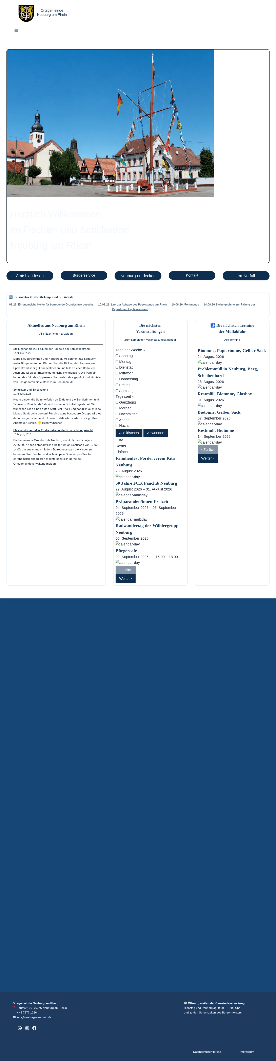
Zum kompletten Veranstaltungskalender (150, 339)
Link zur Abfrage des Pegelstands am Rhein (105, 304)
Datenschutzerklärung (207, 1051)
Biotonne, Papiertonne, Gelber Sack (232, 350)
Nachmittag (128, 414)
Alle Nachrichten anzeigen (56, 333)
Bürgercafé (126, 550)
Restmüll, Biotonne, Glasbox (225, 393)
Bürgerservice (84, 275)
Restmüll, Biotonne (216, 430)
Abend (124, 420)
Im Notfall (246, 276)
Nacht (123, 426)
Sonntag (125, 356)
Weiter (125, 579)
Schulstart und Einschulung (30, 389)
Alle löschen (129, 433)
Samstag (126, 391)
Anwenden (155, 433)
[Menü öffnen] (16, 30)
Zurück (126, 570)
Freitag (124, 385)
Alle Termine (232, 339)
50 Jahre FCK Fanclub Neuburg (146, 483)
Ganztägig (127, 402)
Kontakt (192, 275)
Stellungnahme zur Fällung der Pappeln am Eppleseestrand (51, 348)
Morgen (125, 408)
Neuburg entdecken (138, 276)
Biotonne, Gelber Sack (219, 412)
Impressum (247, 1051)
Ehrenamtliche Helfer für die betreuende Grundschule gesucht (53, 430)
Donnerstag (128, 379)
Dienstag (126, 367)
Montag (124, 362)
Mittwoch (126, 373)
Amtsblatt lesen (30, 276)
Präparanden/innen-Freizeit (142, 501)
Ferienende (158, 304)
